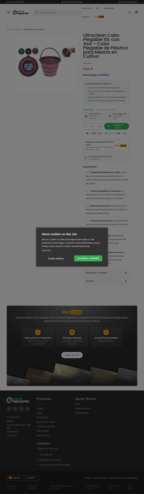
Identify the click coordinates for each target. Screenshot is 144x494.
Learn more (46, 250)
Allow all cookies (88, 258)
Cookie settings (56, 258)
